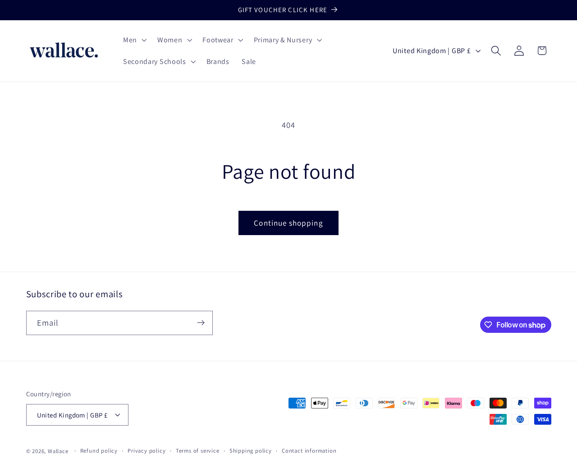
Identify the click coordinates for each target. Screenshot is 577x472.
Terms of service (198, 450)
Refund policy (99, 450)
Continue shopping (288, 223)
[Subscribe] (200, 323)
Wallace (58, 451)
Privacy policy (146, 450)
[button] (134, 40)
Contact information (309, 450)
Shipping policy (250, 450)
